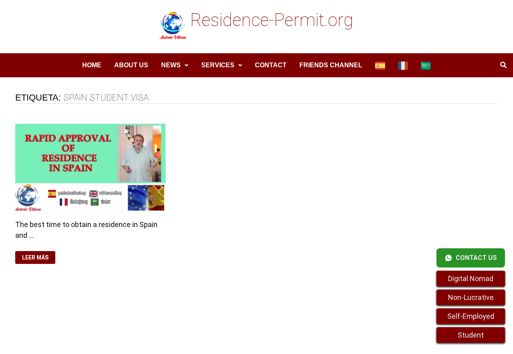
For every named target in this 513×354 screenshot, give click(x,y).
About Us (131, 65)
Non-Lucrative (471, 297)
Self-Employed (470, 316)
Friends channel (330, 65)
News (171, 65)
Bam (214, 341)
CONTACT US (476, 257)
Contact (271, 65)
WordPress (185, 341)
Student (471, 335)
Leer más (38, 257)
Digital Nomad (470, 278)
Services (217, 65)
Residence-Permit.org (271, 20)
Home (91, 65)
